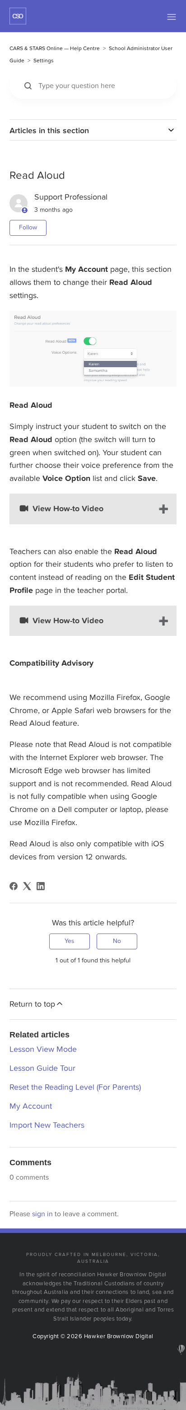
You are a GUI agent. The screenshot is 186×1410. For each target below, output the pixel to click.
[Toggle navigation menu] (172, 18)
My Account (30, 1106)
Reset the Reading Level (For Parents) (75, 1087)
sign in (42, 1214)
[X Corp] (27, 886)
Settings (43, 60)
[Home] (17, 22)
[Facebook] (13, 886)
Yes (69, 941)
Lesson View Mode (43, 1049)
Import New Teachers (46, 1125)
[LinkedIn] (41, 886)
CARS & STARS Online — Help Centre (54, 48)
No (117, 941)
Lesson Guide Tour (42, 1068)
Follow (28, 227)
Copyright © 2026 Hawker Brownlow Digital (93, 1336)
